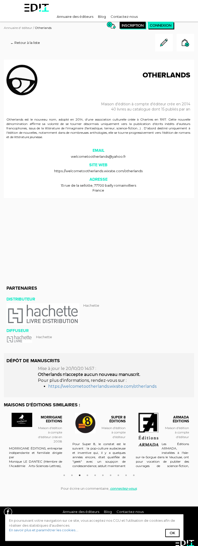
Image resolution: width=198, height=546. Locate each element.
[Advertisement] (99, 239)
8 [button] (118, 474)
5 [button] (95, 474)
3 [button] (79, 474)
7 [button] (110, 474)
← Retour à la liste (25, 43)
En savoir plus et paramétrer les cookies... (43, 530)
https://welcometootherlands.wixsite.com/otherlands (98, 171)
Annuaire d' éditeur (18, 28)
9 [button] (126, 474)
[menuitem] (75, 16)
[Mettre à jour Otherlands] (164, 50)
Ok (172, 533)
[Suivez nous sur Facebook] (10, 512)
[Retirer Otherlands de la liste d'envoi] (185, 43)
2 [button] (72, 474)
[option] (35, 443)
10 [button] (133, 474)
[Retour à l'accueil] (36, 8)
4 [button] (87, 474)
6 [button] (102, 474)
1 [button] (64, 474)
